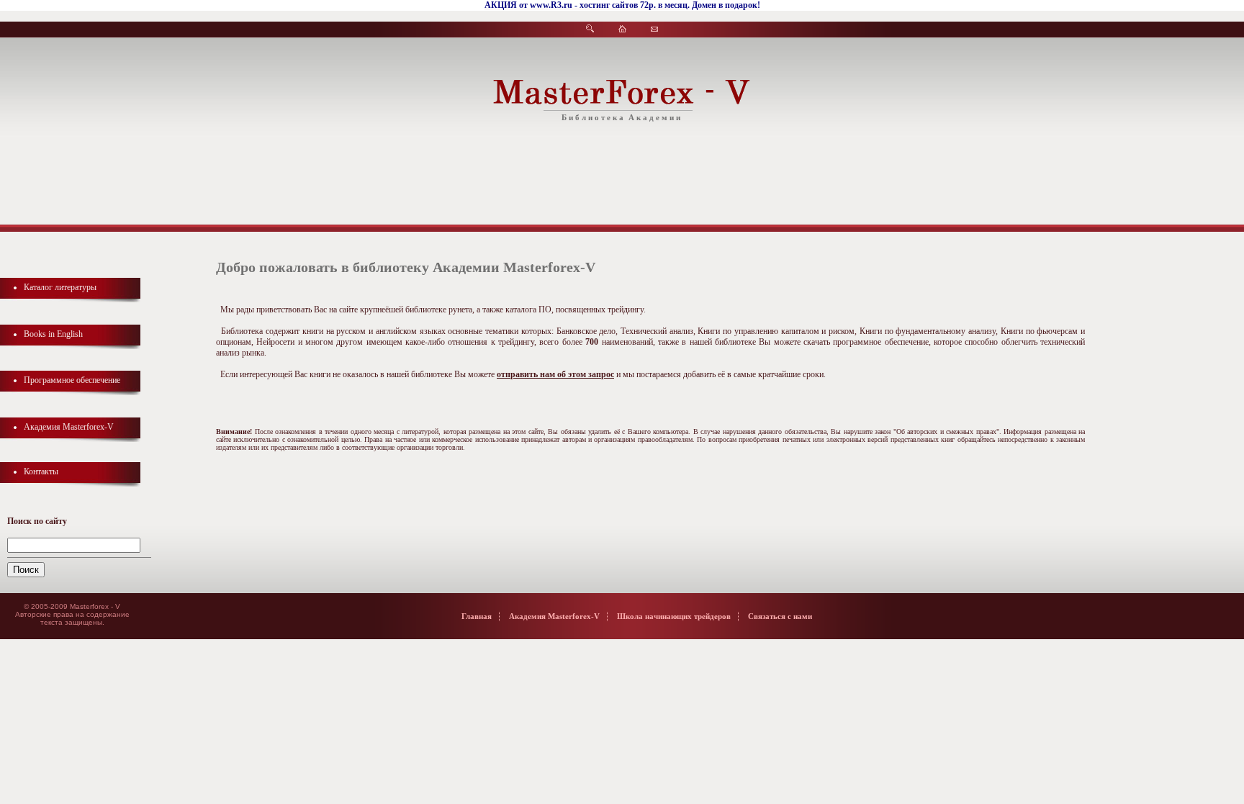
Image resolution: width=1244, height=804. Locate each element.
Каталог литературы (60, 287)
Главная (476, 616)
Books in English (53, 334)
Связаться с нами (780, 616)
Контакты (41, 471)
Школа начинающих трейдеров (674, 616)
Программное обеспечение (72, 380)
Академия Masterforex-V (69, 427)
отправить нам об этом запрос (555, 374)
